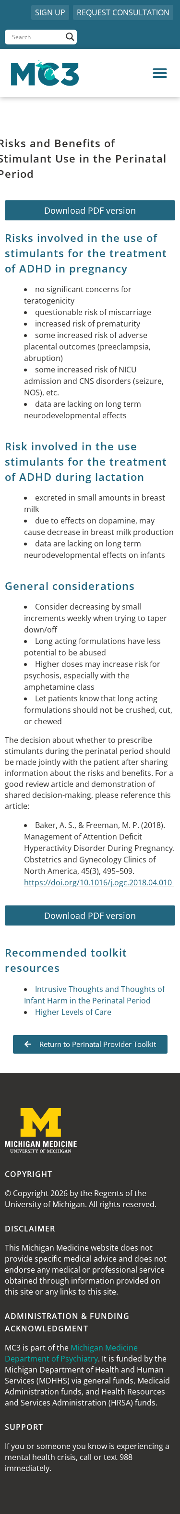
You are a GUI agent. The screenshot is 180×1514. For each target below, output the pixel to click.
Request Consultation (123, 12)
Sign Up (50, 12)
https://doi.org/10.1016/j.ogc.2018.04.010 (98, 882)
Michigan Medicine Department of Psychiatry (71, 1353)
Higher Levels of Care (73, 1012)
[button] (133, 73)
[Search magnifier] (70, 37)
